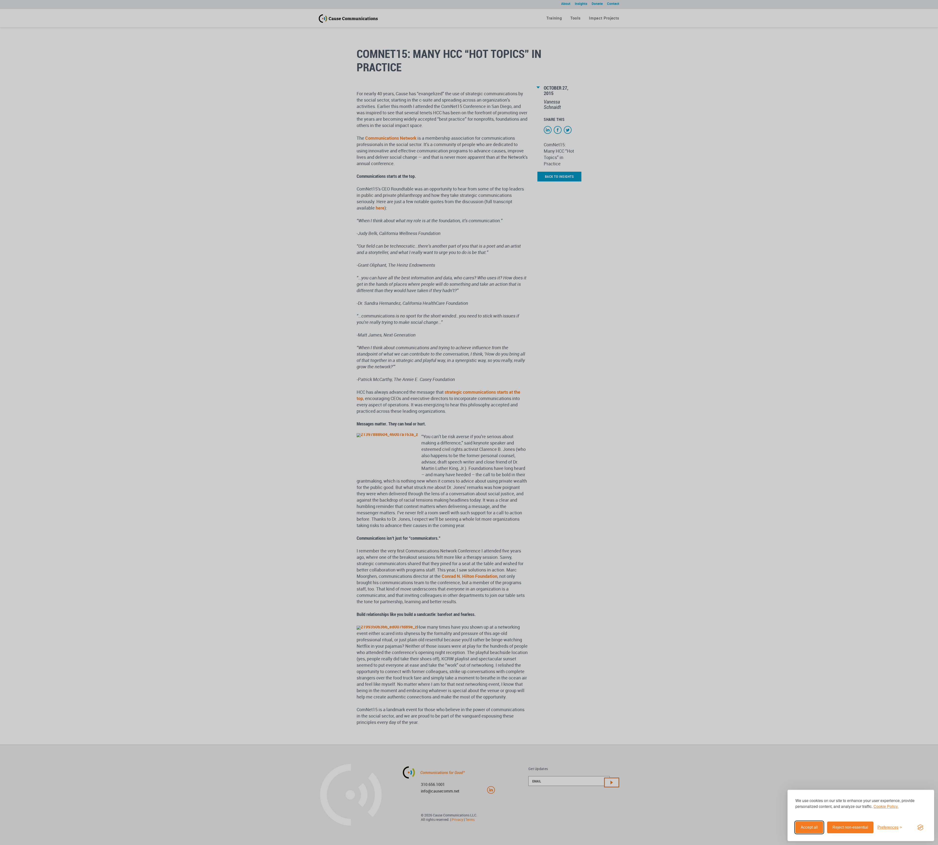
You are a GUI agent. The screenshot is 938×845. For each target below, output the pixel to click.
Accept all (809, 827)
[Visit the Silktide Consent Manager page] (920, 827)
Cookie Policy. (886, 806)
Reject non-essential (850, 827)
